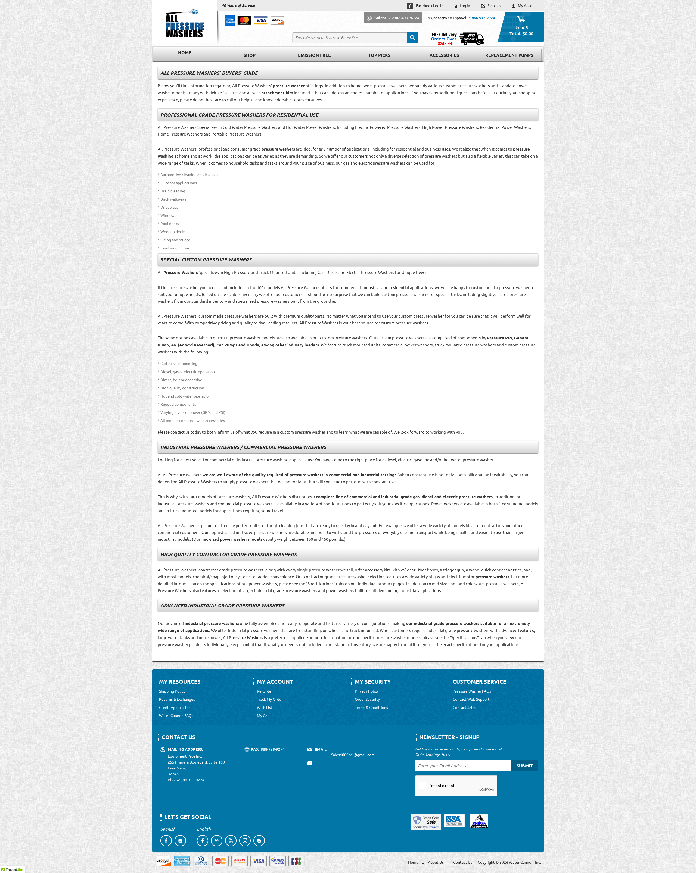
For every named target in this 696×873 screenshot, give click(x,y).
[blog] (180, 840)
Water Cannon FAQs (176, 715)
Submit (525, 765)
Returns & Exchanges (177, 699)
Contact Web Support (471, 699)
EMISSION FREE (314, 55)
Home (184, 52)
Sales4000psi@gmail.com (353, 754)
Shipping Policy (172, 691)
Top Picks (379, 55)
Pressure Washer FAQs (472, 691)
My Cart (263, 715)
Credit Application (175, 707)
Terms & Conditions (371, 707)
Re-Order (265, 691)
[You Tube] (231, 840)
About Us (436, 862)
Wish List (264, 707)
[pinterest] (216, 840)
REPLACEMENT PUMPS (509, 55)
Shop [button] (250, 55)
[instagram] (245, 840)
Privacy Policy (367, 691)
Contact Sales (464, 707)
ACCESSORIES (444, 55)
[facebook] (166, 840)
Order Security (367, 699)
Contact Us (462, 862)
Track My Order (270, 699)
